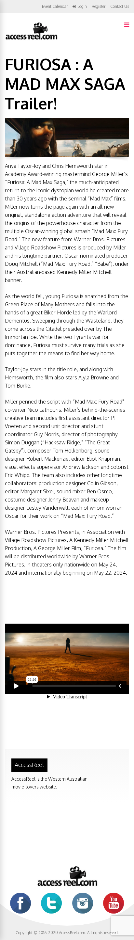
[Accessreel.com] (31, 39)
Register (98, 6)
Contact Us (119, 6)
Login (82, 6)
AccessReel (29, 764)
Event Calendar (55, 6)
